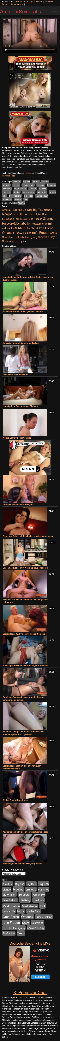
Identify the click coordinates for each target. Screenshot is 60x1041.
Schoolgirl (28, 195)
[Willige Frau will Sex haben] (30, 785)
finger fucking (20, 188)
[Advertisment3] (30, 457)
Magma (21, 202)
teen (26, 199)
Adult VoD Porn (21, 1)
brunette (6, 185)
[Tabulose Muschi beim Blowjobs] (30, 489)
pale (4, 195)
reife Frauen (40, 232)
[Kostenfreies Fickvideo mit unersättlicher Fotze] (30, 816)
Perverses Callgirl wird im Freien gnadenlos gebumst (28, 536)
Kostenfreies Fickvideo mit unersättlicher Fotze (25, 831)
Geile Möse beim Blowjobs (15, 374)
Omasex (8, 232)
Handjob (42, 188)
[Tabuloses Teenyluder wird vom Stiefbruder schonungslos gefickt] (30, 682)
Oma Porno (45, 228)
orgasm (52, 192)
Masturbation (28, 192)
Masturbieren (40, 223)
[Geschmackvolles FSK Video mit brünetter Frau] (30, 552)
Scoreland (8, 237)
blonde (48, 210)
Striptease (7, 199)
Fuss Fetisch (34, 218)
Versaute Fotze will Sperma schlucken (21, 342)
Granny (48, 218)
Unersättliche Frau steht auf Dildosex (20, 406)
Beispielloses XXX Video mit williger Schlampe (25, 633)
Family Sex (21, 218)
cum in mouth (28, 185)
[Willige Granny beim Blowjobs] (30, 422)
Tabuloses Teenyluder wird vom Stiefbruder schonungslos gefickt (23, 698)
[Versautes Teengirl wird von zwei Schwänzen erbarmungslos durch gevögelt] (30, 716)
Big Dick (28, 209)
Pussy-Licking (15, 195)
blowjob (45, 181)
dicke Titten (41, 214)
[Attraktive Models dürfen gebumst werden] (30, 296)
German (32, 188)
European (51, 185)
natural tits (41, 192)
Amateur (16, 181)
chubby (16, 185)
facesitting (7, 188)
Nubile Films (30, 228)
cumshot (40, 185)
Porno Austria (17, 4)
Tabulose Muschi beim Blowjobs (18, 504)
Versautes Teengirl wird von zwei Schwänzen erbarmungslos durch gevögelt (24, 733)
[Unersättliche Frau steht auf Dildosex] (30, 391)
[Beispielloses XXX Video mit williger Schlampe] (30, 618)
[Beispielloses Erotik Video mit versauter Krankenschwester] (30, 750)
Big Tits (36, 181)
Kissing (17, 192)
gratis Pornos (36, 1)
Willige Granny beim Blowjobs (17, 437)
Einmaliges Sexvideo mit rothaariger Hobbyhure (25, 665)
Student (17, 199)
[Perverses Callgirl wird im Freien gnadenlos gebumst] (30, 521)
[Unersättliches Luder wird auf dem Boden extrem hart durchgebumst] (30, 262)
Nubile (18, 228)
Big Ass (26, 181)
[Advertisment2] (30, 128)
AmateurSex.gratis (20, 11)
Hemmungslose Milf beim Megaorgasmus (22, 863)
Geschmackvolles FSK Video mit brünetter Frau (25, 567)
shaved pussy (42, 195)
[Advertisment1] (30, 90)
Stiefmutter (8, 241)
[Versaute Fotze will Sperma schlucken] (30, 327)
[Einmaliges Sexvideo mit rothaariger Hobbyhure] (30, 650)
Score (53, 233)
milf (50, 223)
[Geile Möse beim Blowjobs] (30, 359)
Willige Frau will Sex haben (15, 800)
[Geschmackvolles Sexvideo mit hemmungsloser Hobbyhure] (30, 584)
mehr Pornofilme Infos (12, 167)
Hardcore (7, 192)
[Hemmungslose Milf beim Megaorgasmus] (30, 848)
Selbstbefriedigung (26, 237)
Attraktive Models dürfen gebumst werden (23, 311)
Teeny (18, 241)
